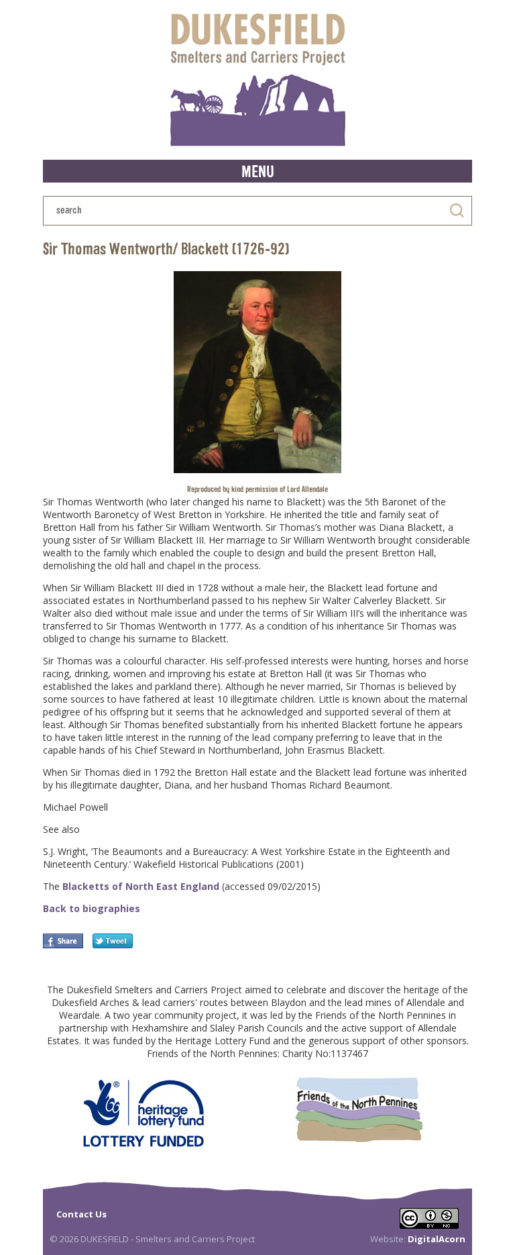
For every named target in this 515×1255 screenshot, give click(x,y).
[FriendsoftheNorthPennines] (358, 1109)
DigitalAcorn (436, 1239)
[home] (257, 79)
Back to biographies (91, 908)
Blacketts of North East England (139, 886)
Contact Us (81, 1214)
